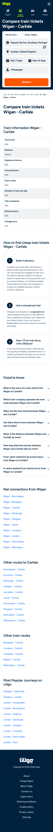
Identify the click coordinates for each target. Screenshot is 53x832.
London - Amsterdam (14, 702)
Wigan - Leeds (10, 524)
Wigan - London (11, 536)
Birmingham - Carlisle (14, 569)
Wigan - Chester (11, 507)
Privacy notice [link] (26, 812)
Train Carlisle (34, 95)
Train (5, 95)
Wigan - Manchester (13, 541)
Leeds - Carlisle (11, 597)
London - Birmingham (14, 708)
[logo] (6, 4)
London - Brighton (12, 714)
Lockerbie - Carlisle (13, 654)
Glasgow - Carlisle (12, 586)
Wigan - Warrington (13, 547)
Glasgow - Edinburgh (13, 691)
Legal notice (26, 796)
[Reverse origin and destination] (44, 47)
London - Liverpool (12, 731)
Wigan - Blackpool (12, 502)
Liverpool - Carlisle (12, 648)
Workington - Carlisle (14, 665)
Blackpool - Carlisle (13, 642)
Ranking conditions (26, 801)
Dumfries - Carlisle (12, 575)
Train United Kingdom (18, 95)
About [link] (26, 776)
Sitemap (26, 817)
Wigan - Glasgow (12, 519)
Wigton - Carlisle (11, 659)
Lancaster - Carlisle (13, 592)
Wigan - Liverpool (12, 530)
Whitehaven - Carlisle (14, 620)
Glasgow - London (12, 697)
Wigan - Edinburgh (12, 513)
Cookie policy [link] (26, 806)
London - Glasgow (12, 725)
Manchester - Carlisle (14, 603)
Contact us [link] (26, 791)
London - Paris (10, 742)
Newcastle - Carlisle (13, 614)
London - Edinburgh (13, 719)
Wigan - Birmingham (13, 496)
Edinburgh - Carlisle (13, 580)
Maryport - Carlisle (12, 609)
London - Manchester (14, 736)
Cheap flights (26, 781)
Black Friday (26, 786)
